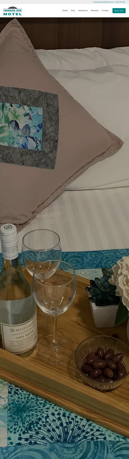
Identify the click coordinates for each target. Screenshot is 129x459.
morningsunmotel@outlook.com (103, 2)
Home (65, 10)
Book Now (119, 10)
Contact (105, 10)
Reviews (95, 10)
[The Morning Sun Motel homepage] (15, 10)
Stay (73, 10)
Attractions (83, 10)
